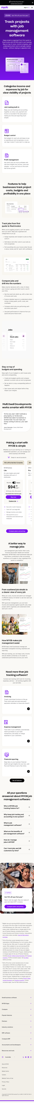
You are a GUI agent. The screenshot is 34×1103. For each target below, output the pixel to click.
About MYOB (5, 1064)
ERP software (6, 1033)
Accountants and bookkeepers (11, 1045)
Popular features (7, 1015)
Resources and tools (8, 1050)
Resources (4, 1067)
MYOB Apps (5, 1003)
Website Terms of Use (7, 1078)
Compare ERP (6, 1039)
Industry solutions (7, 1027)
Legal (3, 1085)
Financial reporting (11, 759)
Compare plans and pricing (16, 3)
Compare (4, 1009)
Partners (4, 1021)
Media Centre (5, 1071)
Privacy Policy (5, 1081)
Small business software (9, 997)
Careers (4, 1074)
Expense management (12, 727)
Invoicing (7, 697)
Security (4, 1089)
